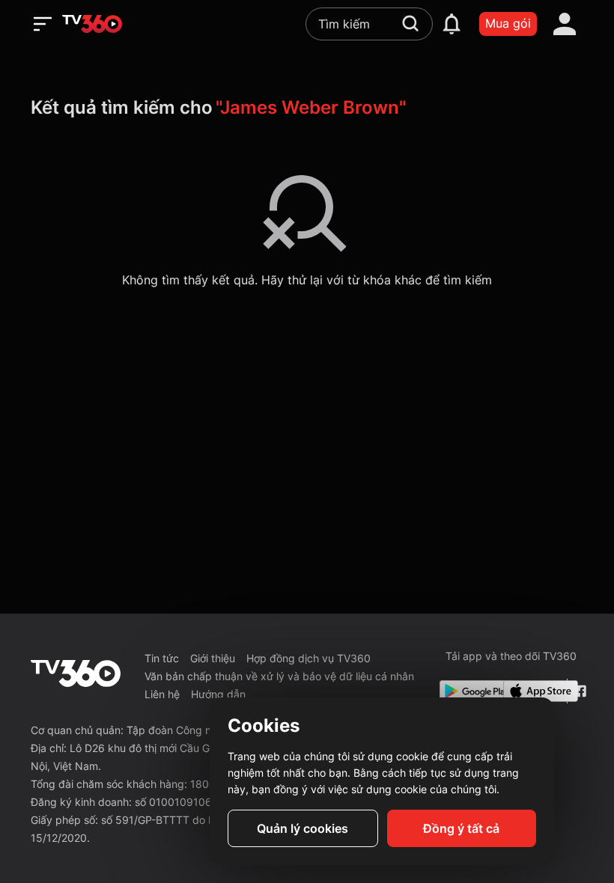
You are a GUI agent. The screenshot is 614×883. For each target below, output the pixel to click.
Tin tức (162, 658)
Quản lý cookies (302, 828)
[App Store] (532, 691)
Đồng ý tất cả (461, 828)
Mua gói (508, 23)
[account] (564, 24)
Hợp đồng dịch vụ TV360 (308, 658)
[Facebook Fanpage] (578, 691)
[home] (92, 24)
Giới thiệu (212, 658)
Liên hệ (162, 694)
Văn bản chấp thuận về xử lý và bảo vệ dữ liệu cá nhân (279, 676)
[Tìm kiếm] (410, 23)
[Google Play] (468, 691)
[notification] (451, 24)
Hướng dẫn (218, 694)
